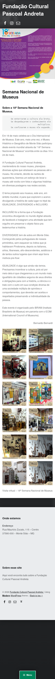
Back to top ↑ (36, 595)
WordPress (16, 595)
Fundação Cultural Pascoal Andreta (25, 9)
